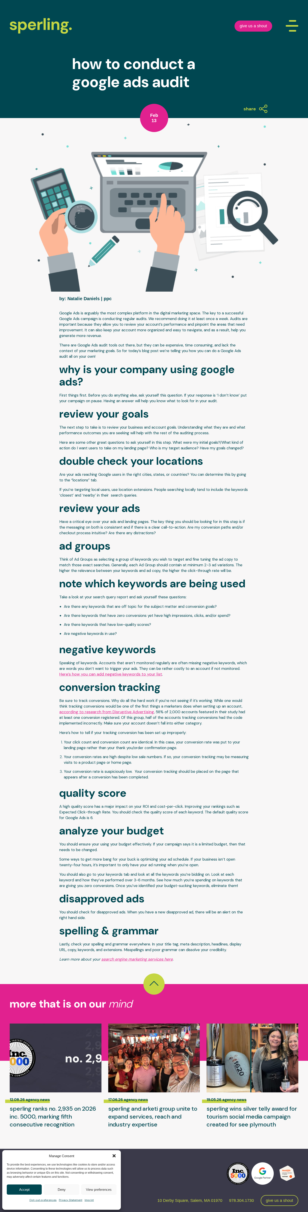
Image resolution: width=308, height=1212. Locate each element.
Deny (62, 1189)
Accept (24, 1189)
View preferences (99, 1189)
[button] (114, 1156)
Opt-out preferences (43, 1200)
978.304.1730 (241, 1200)
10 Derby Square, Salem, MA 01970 (189, 1200)
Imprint (89, 1200)
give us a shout (253, 26)
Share (250, 109)
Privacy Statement (70, 1200)
